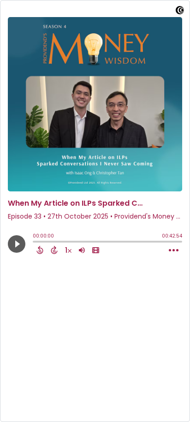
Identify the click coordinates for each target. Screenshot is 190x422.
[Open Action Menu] (173, 250)
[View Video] (96, 250)
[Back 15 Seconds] (40, 250)
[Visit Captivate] (180, 12)
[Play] (16, 244)
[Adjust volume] (82, 250)
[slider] (35, 242)
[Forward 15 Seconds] (54, 250)
